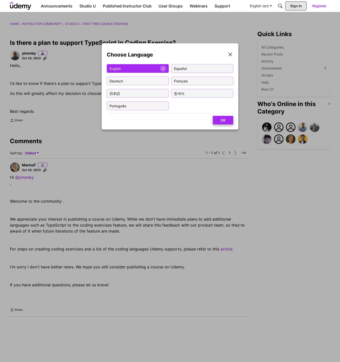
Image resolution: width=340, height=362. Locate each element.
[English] (20, 6)
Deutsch (116, 81)
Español (180, 68)
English (115, 68)
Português (118, 106)
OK (223, 120)
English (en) (259, 6)
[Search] (280, 5)
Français (181, 81)
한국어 (179, 93)
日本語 (115, 93)
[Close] (230, 55)
